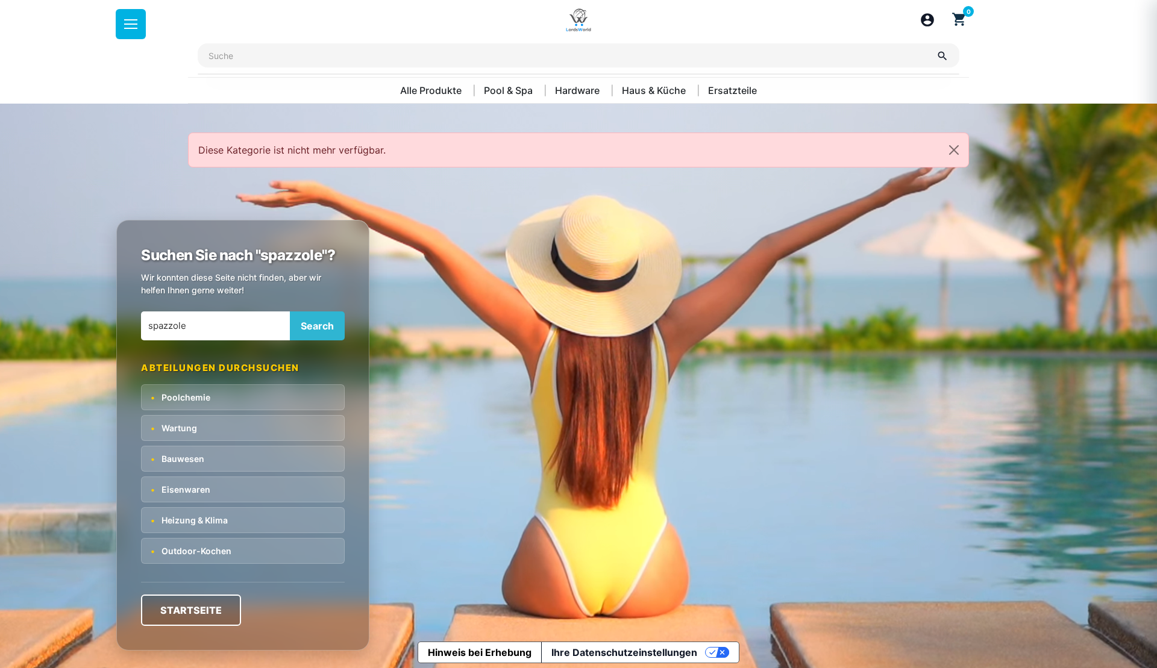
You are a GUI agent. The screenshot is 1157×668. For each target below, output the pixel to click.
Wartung (174, 428)
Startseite (191, 610)
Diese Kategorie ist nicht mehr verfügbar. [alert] (292, 150)
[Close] (953, 150)
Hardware (578, 90)
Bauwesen (177, 459)
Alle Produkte (432, 90)
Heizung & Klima (189, 520)
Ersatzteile (732, 90)
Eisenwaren (180, 489)
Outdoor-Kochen (191, 551)
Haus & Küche (655, 90)
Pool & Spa (509, 90)
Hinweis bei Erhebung (479, 652)
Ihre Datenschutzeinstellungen (624, 652)
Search (317, 326)
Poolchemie (180, 397)
